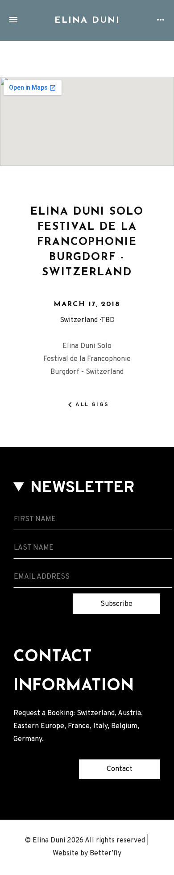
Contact (120, 769)
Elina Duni (87, 20)
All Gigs (92, 404)
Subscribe (116, 604)
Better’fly (105, 853)
